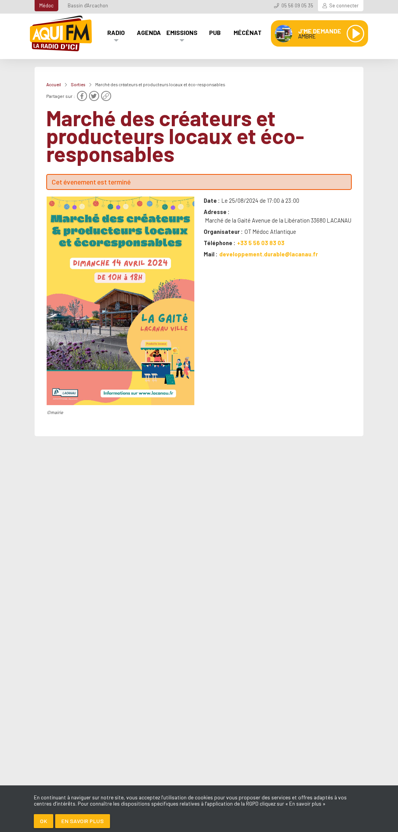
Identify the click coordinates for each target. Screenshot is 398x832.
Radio (116, 32)
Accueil (53, 84)
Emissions (181, 32)
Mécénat (248, 32)
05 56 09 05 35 (297, 5)
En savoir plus (82, 821)
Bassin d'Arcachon (88, 5)
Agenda (149, 32)
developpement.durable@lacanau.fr (268, 254)
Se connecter (344, 5)
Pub (215, 32)
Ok (43, 821)
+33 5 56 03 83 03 (261, 242)
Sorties (78, 84)
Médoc (46, 5)
